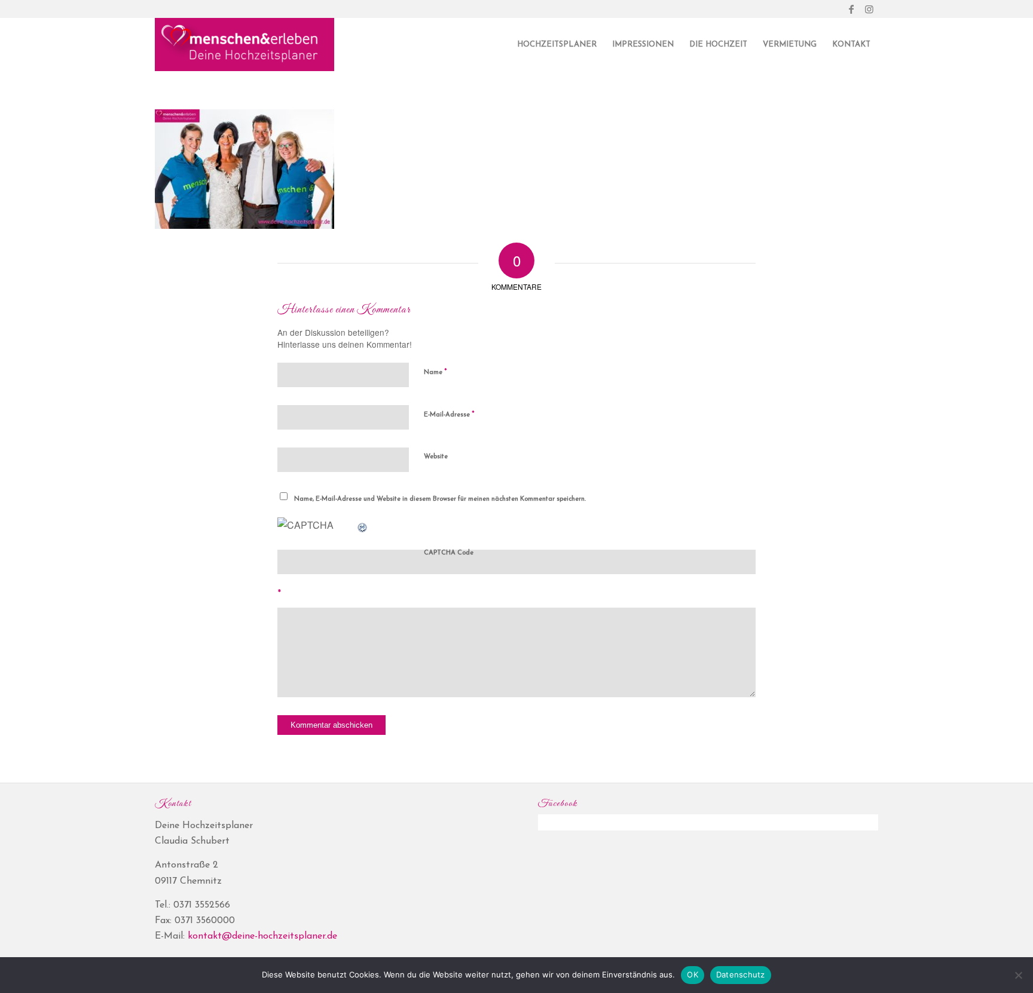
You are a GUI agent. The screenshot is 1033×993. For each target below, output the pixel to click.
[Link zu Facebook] (851, 9)
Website (436, 456)
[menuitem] (556, 45)
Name (435, 372)
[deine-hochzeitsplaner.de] (244, 45)
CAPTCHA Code (448, 553)
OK (692, 974)
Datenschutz (740, 974)
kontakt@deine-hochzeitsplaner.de (262, 936)
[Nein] (1018, 975)
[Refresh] (362, 525)
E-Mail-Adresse (449, 414)
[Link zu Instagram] (869, 9)
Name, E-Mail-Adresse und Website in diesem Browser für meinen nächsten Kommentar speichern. (440, 499)
